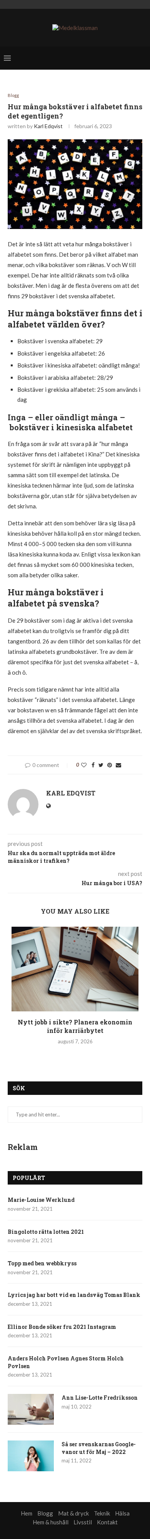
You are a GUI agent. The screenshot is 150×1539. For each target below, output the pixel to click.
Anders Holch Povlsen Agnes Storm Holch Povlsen (66, 1362)
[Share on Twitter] (100, 765)
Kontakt (107, 1522)
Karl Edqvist (48, 126)
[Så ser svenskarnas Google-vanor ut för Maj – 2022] (31, 1455)
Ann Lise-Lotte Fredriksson (100, 1397)
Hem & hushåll (50, 1522)
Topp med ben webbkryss (42, 1263)
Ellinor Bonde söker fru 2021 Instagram (62, 1326)
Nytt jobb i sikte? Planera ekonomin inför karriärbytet (75, 1026)
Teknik (102, 1513)
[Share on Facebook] (93, 765)
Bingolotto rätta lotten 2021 (46, 1231)
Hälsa (122, 1513)
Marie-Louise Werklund (41, 1199)
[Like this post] (84, 765)
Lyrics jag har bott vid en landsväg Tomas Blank (74, 1294)
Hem (26, 1513)
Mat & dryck (73, 1513)
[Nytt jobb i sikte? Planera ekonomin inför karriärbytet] (75, 969)
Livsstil (82, 1522)
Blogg (13, 95)
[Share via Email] (118, 765)
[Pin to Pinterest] (109, 765)
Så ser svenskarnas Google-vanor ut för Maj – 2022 (99, 1447)
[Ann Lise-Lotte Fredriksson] (31, 1409)
